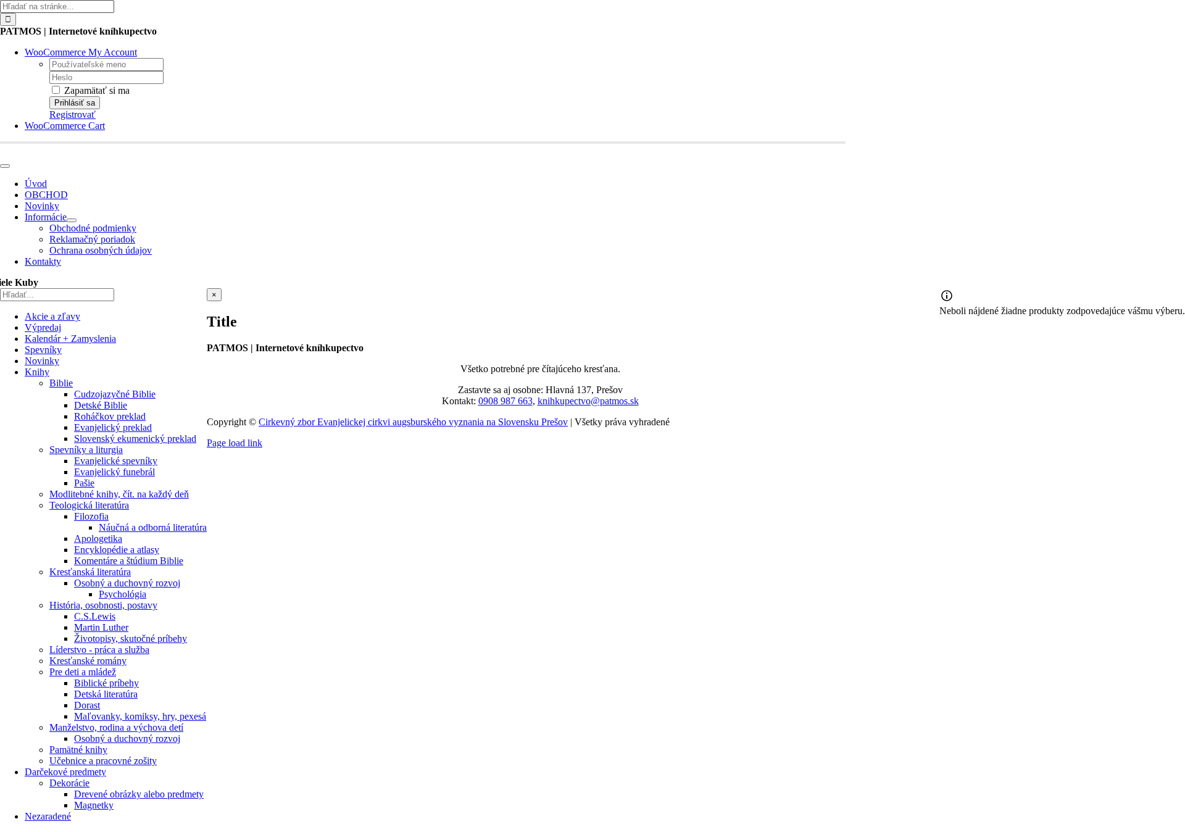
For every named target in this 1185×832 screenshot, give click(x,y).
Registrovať (72, 114)
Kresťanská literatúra (90, 572)
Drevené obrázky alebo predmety (139, 794)
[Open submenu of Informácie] (72, 220)
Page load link (234, 443)
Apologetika (98, 538)
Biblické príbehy (106, 683)
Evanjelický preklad (113, 427)
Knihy (37, 372)
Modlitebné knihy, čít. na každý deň (119, 494)
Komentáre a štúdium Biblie (128, 560)
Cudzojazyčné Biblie (115, 394)
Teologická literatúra (89, 505)
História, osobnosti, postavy (103, 605)
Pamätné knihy (78, 749)
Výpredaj (43, 327)
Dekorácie (69, 783)
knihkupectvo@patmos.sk (588, 401)
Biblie (61, 383)
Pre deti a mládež (82, 672)
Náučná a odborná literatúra (153, 527)
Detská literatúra (106, 694)
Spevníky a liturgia (86, 449)
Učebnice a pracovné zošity (103, 760)
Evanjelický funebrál (114, 472)
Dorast (87, 705)
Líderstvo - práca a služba (99, 649)
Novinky (42, 361)
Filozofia (91, 516)
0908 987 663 (505, 401)
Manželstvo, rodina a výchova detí (116, 727)
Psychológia (122, 594)
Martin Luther (101, 627)
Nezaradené (48, 816)
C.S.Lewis (94, 616)
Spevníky (43, 349)
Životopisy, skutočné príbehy (130, 638)
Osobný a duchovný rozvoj (127, 583)
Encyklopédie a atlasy (116, 549)
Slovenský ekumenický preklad (135, 438)
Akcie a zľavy (52, 316)
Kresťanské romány (88, 660)
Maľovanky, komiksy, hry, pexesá (140, 716)
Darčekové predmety (65, 772)
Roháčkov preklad (110, 416)
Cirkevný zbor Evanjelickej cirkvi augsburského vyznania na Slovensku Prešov (413, 422)
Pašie (84, 483)
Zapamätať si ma (96, 90)
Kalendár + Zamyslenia (70, 338)
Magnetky (94, 805)
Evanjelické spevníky (115, 461)
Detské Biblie (100, 405)
